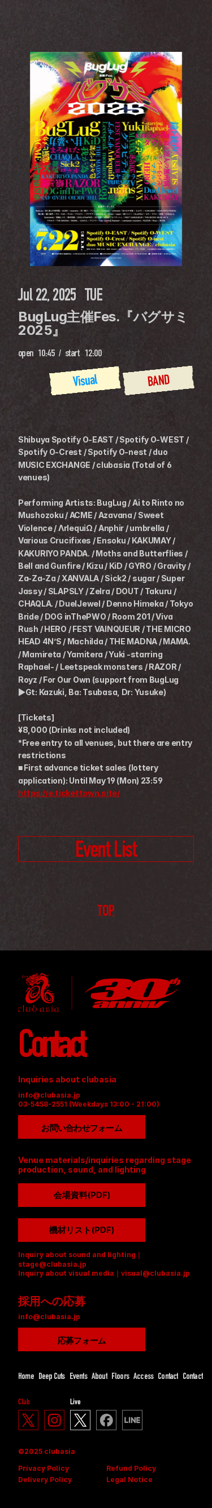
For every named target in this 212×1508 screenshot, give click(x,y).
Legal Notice (129, 1479)
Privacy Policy (43, 1468)
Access (143, 1377)
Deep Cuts (51, 1377)
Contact (168, 1377)
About (99, 1377)
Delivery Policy (45, 1479)
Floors (120, 1377)
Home (26, 1377)
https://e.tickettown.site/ (69, 793)
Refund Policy (131, 1468)
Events (78, 1377)
